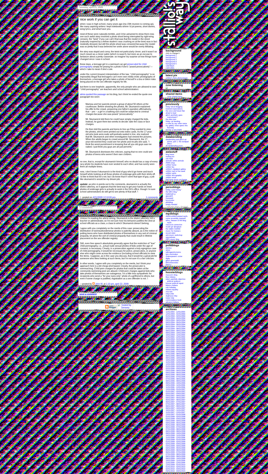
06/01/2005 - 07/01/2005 (175, 352)
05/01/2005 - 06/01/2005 (175, 350)
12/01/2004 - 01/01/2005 (175, 339)
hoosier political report (174, 283)
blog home (170, 154)
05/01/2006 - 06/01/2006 (175, 375)
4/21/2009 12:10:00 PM (104, 197)
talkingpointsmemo (173, 252)
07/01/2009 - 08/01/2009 (175, 454)
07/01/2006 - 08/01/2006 (175, 379)
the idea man (171, 119)
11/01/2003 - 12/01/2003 (175, 312)
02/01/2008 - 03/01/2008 (175, 419)
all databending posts (174, 146)
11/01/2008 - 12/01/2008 (175, 437)
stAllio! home (171, 165)
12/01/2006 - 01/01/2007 (175, 389)
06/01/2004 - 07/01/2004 (175, 326)
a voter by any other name (176, 123)
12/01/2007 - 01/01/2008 (175, 414)
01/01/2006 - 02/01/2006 (175, 366)
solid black (170, 66)
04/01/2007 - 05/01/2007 (175, 398)
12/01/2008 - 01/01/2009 (175, 440)
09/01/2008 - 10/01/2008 (175, 433)
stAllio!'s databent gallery (176, 169)
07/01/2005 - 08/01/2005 (175, 354)
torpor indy (170, 298)
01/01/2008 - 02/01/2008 (175, 417)
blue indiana (170, 277)
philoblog (169, 202)
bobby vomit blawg (173, 190)
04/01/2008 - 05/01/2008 (175, 423)
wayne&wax (170, 237)
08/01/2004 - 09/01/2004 (175, 331)
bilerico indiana (172, 285)
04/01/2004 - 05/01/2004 (175, 322)
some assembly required (176, 218)
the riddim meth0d (173, 229)
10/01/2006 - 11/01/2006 (175, 385)
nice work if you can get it (98, 19)
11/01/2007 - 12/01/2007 (175, 412)
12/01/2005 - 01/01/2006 (175, 364)
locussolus (170, 200)
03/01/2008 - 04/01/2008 (175, 421)
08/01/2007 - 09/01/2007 (175, 406)
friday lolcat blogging (174, 107)
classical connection (174, 225)
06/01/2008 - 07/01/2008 (175, 427)
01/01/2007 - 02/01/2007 (175, 391)
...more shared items (174, 96)
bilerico (168, 265)
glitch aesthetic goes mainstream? (174, 116)
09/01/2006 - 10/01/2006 (175, 383)
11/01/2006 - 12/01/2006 (175, 387)
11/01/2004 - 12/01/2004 (175, 337)
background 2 (171, 57)
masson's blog (171, 275)
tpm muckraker (172, 254)
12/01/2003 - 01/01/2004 (175, 314)
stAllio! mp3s (171, 173)
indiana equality (172, 290)
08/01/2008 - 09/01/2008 (175, 431)
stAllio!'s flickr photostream (177, 78)
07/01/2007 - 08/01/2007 (175, 404)
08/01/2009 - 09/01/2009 (175, 456)
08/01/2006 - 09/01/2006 (175, 381)
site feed (169, 159)
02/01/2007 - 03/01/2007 (175, 393)
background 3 (171, 59)
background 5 (171, 64)
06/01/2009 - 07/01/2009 (175, 452)
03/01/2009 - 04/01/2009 (175, 446)
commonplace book (173, 300)
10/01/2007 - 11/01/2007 (175, 410)
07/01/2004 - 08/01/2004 (175, 329)
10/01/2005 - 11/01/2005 (175, 360)
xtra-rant (169, 292)
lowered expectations (174, 109)
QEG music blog (172, 239)
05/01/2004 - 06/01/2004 (175, 324)
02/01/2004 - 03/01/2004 (175, 318)
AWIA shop (170, 163)
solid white (170, 68)
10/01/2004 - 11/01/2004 (175, 335)
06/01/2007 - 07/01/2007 (175, 402)
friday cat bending (173, 121)
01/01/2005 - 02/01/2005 (175, 341)
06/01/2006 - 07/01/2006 (175, 377)
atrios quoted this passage (93, 94)
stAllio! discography (174, 175)
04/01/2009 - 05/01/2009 (175, 448)
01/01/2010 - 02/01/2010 (175, 467)
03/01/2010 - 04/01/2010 (175, 471)
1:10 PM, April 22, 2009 (117, 284)
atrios (168, 250)
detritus (169, 248)
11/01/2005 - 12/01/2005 (175, 362)
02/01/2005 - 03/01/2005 (175, 343)
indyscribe (170, 294)
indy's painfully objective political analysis (175, 280)
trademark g (170, 194)
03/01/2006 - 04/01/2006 (175, 370)
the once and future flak (175, 111)
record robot (170, 233)
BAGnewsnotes (172, 263)
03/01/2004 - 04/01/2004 (175, 320)
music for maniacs (173, 231)
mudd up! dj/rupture (173, 227)
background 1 (171, 55)
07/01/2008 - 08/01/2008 (175, 429)
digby (168, 258)
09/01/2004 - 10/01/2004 (175, 333)
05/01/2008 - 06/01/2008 (175, 425)
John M (98, 284)
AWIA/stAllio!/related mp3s (177, 216)
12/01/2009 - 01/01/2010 (175, 465)
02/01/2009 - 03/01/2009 (175, 444)
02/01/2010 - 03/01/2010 (175, 469)
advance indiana (172, 302)
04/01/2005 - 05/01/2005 (175, 347)
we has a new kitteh (174, 130)
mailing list (170, 156)
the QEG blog (171, 192)
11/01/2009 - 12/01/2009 (175, 463)
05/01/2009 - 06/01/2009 (175, 450)
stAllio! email (171, 177)
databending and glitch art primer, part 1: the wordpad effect (177, 141)
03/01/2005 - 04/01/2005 (175, 345)
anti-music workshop (174, 235)
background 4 (171, 62)
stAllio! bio (170, 167)
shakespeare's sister (174, 256)
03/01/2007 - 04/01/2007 (175, 396)
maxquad (169, 198)
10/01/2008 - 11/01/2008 (175, 435)
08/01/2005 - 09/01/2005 (175, 356)
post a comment (88, 294)
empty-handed (171, 204)
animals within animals (175, 161)
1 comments (152, 197)
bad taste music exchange (176, 180)
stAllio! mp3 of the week (175, 171)
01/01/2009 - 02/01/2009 (175, 442)
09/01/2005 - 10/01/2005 (175, 358)
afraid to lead (171, 113)
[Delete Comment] (129, 284)
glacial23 (169, 196)
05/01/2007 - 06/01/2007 (175, 400)
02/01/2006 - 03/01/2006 (175, 368)
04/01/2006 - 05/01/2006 (175, 373)
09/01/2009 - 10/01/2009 (175, 458)
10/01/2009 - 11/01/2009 (175, 460)
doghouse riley (171, 296)
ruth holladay (171, 287)
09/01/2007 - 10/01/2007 (175, 408)
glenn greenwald (172, 260)
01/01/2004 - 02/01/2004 (175, 316)
